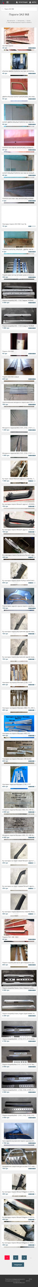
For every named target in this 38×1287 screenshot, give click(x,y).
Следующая (18, 1265)
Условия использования (12, 1281)
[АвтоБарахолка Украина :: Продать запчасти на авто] (3, 2)
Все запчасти (11, 20)
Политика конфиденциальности (15, 1279)
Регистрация (23, 2)
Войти (34, 2)
